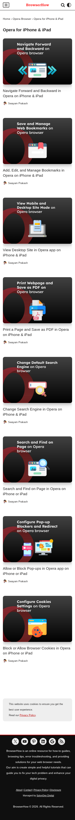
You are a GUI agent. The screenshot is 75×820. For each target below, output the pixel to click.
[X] (15, 741)
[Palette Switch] (69, 5)
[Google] (52, 741)
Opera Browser (22, 18)
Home (6, 18)
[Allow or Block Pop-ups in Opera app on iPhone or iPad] (37, 539)
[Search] (63, 5)
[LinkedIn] (43, 741)
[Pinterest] (33, 741)
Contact (28, 790)
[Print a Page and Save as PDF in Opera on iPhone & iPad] (37, 300)
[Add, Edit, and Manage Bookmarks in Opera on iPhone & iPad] (37, 141)
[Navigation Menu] (6, 4)
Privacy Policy (28, 715)
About (19, 790)
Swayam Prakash (18, 103)
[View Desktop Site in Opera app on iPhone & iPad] (37, 221)
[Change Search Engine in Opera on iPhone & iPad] (37, 380)
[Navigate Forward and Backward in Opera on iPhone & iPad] (37, 61)
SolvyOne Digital (45, 795)
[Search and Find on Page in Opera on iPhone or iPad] (37, 459)
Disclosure (55, 790)
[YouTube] (24, 741)
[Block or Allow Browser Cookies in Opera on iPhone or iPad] (37, 619)
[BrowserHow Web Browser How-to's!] (37, 5)
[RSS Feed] (61, 741)
